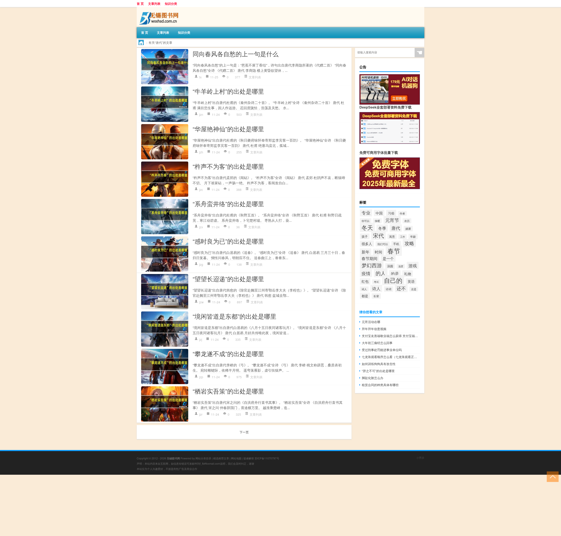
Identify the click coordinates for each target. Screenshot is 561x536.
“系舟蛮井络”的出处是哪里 (228, 203)
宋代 (378, 235)
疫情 (366, 273)
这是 (413, 289)
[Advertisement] (131, 505)
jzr (200, 414)
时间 (378, 252)
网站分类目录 (203, 458)
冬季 (382, 228)
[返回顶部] (552, 476)
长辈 (376, 296)
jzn (201, 114)
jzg (201, 264)
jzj (200, 339)
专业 (366, 212)
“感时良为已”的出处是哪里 (228, 241)
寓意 (392, 236)
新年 (365, 252)
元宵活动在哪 (371, 322)
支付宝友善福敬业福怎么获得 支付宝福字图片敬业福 (391, 336)
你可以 (365, 221)
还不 (401, 288)
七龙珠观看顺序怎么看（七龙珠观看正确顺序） (391, 357)
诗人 (376, 288)
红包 (365, 281)
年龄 (413, 236)
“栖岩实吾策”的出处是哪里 (228, 391)
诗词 (388, 289)
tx (200, 77)
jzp (201, 377)
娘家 (408, 229)
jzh (201, 152)
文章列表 (154, 3)
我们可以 (382, 244)
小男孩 (420, 457)
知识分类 (171, 3)
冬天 (367, 227)
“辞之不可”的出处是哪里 (378, 371)
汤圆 (390, 266)
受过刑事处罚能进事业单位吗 (382, 350)
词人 (364, 289)
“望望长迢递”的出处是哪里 (228, 278)
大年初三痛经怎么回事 (377, 343)
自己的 (393, 280)
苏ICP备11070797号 (267, 458)
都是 (365, 295)
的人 (381, 273)
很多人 (367, 243)
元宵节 (392, 220)
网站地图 (236, 458)
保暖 (377, 221)
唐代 (395, 228)
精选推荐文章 (221, 458)
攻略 (409, 243)
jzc (201, 189)
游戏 (412, 265)
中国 (379, 213)
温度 (400, 266)
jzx (201, 227)
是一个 (388, 258)
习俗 (391, 213)
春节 (393, 250)
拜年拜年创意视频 (374, 329)
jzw (201, 302)
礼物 (407, 273)
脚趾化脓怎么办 (372, 378)
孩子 (365, 236)
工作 (402, 236)
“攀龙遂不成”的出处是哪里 (228, 353)
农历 (407, 221)
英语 (411, 281)
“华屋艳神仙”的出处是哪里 (228, 128)
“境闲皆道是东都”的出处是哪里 (234, 316)
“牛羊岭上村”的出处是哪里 (228, 91)
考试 (376, 281)
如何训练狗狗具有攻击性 (379, 364)
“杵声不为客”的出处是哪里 (228, 166)
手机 (396, 244)
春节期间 (369, 258)
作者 (402, 213)
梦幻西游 (372, 265)
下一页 (244, 432)
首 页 (140, 3)
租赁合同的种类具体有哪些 (380, 385)
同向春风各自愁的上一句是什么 (236, 53)
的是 (395, 273)
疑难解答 (248, 458)
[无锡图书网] (160, 8)
